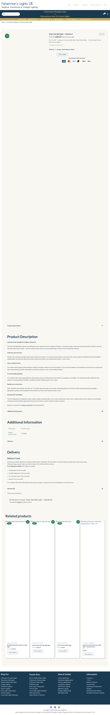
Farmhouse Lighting (12, 22)
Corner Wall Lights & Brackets (9, 695)
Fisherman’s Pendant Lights (9, 678)
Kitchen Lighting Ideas (64, 682)
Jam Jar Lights (33, 688)
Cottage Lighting (5, 684)
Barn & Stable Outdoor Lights (37, 678)
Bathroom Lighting (63, 688)
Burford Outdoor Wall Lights (9, 682)
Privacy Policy (91, 684)
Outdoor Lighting (5, 693)
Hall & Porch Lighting (64, 686)
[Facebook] (51, 707)
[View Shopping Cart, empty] (103, 14)
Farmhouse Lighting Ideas (65, 680)
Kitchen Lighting (5, 688)
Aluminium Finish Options (94, 691)
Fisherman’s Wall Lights (7, 680)
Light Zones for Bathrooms (94, 686)
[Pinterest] (59, 707)
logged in (19, 502)
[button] (37, 19)
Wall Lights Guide (63, 693)
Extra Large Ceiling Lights (8, 691)
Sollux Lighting (56, 42)
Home (3, 22)
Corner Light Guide (63, 678)
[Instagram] (55, 707)
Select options (13, 652)
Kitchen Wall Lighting (81, 40)
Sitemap (89, 688)
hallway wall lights (27, 405)
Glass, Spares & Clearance (37, 695)
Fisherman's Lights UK (17, 3)
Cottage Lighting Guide (64, 691)
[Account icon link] (107, 14)
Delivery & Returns (92, 682)
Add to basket (62, 54)
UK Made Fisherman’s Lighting (95, 693)
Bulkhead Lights (34, 684)
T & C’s (89, 680)
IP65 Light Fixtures (34, 693)
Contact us (90, 678)
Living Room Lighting (64, 684)
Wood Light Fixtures (96, 40)
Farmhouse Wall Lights (25, 22)
